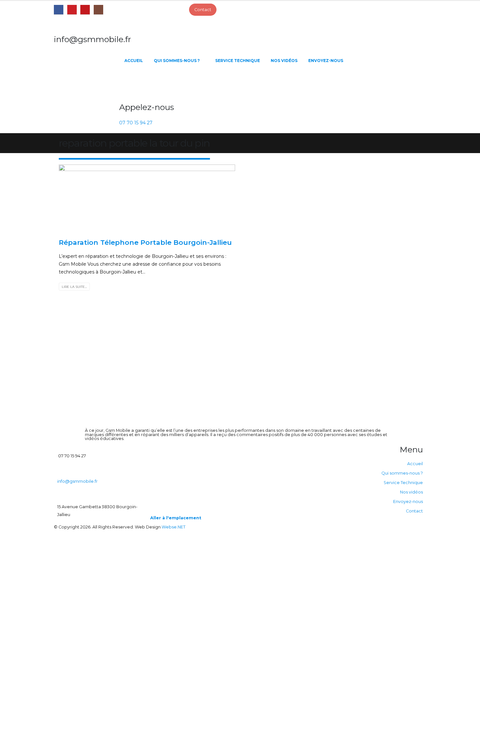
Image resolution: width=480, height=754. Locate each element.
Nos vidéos (284, 60)
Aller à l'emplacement (175, 517)
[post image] (147, 199)
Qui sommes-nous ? (177, 60)
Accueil (133, 60)
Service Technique (237, 60)
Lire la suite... (74, 287)
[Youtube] (85, 9)
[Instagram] (98, 9)
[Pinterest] (72, 9)
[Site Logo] (86, 83)
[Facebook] (58, 9)
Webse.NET (173, 527)
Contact (414, 511)
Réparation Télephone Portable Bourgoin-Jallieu (145, 242)
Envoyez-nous (325, 60)
